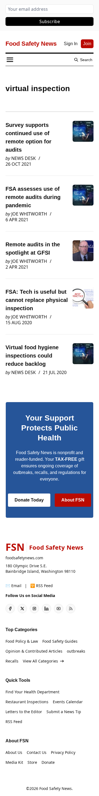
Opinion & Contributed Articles (34, 651)
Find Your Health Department (32, 691)
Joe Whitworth (29, 214)
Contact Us (36, 752)
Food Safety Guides (60, 641)
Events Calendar (68, 701)
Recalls (12, 661)
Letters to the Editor (24, 711)
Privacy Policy (63, 752)
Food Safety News (55, 788)
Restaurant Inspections (27, 701)
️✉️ (13, 585)
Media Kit (14, 762)
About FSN (72, 500)
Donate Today (29, 500)
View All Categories (40, 661)
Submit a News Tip (63, 711)
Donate (48, 762)
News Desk (23, 158)
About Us (14, 752)
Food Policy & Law (22, 641)
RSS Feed (14, 721)
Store (32, 762)
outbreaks (76, 651)
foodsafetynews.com (24, 557)
